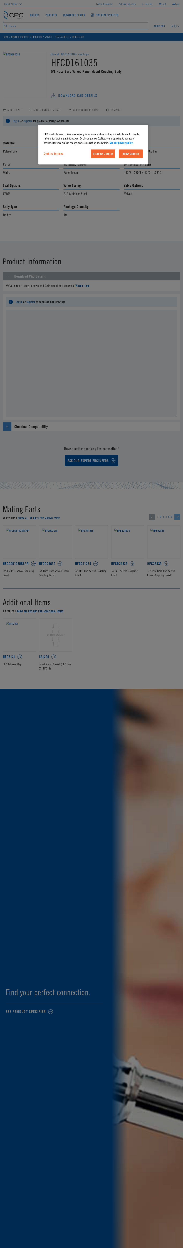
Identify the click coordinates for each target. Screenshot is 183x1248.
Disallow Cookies (103, 154)
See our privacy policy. (121, 142)
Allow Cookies (131, 154)
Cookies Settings (53, 153)
